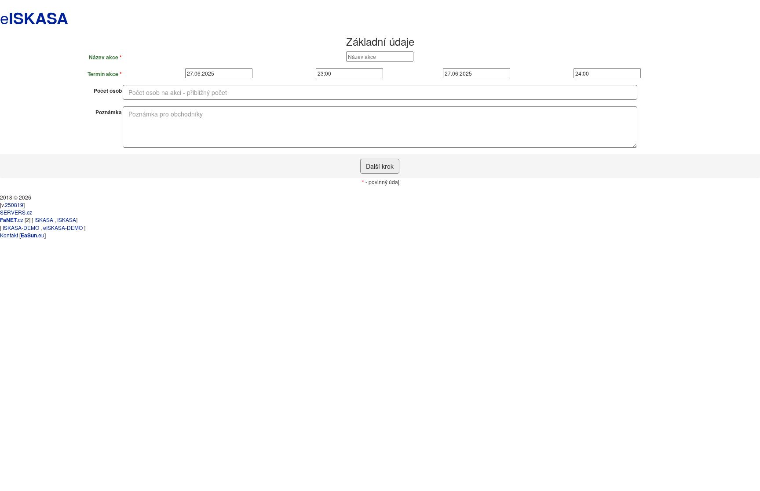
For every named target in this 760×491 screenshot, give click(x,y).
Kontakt (9, 235)
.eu (32, 235)
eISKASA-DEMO (63, 227)
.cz (11, 219)
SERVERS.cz (16, 212)
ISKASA (43, 219)
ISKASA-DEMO (21, 227)
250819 (14, 204)
